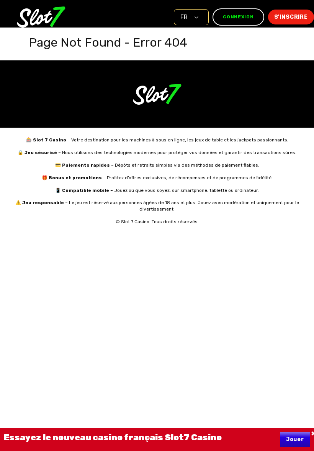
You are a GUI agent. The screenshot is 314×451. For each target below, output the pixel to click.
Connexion (238, 16)
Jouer (295, 439)
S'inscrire (291, 17)
